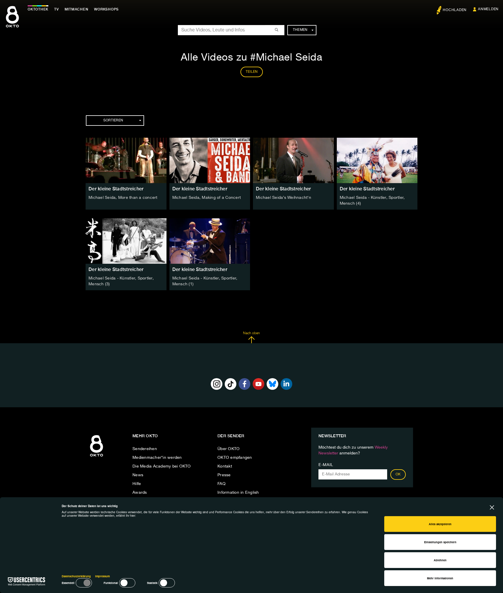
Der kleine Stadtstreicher (116, 189)
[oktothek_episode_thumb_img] (126, 160)
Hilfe (136, 484)
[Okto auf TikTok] (230, 384)
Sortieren (113, 120)
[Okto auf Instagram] (216, 384)
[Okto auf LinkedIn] (286, 384)
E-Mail (325, 465)
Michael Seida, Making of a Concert (206, 198)
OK (398, 474)
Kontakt (224, 466)
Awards (139, 493)
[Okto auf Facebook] (244, 384)
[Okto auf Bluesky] (272, 384)
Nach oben (251, 333)
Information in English (238, 493)
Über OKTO (228, 449)
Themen (300, 30)
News (137, 475)
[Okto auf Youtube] (258, 384)
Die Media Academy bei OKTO (161, 466)
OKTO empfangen (234, 458)
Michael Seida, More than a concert (122, 198)
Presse (224, 475)
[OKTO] (12, 22)
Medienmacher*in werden (157, 458)
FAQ (221, 484)
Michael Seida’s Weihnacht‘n (283, 198)
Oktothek (38, 9)
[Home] (96, 457)
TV (56, 9)
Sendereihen (144, 449)
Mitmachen (76, 9)
